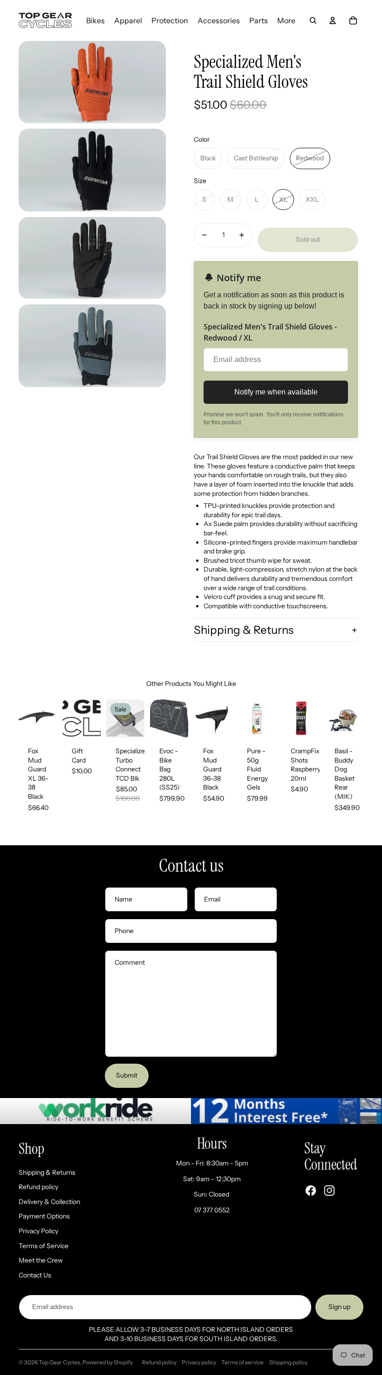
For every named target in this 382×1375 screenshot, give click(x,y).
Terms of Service (43, 1246)
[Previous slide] (26, 718)
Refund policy (38, 1187)
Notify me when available (276, 392)
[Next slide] (49, 718)
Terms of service (242, 1362)
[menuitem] (95, 20)
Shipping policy (288, 1362)
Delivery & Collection (49, 1201)
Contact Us (35, 1275)
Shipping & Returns (243, 630)
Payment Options (44, 1216)
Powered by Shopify (107, 1362)
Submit (126, 1075)
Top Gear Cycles (59, 1362)
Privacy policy (199, 1362)
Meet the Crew (41, 1260)
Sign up (339, 1307)
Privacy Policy (38, 1231)
